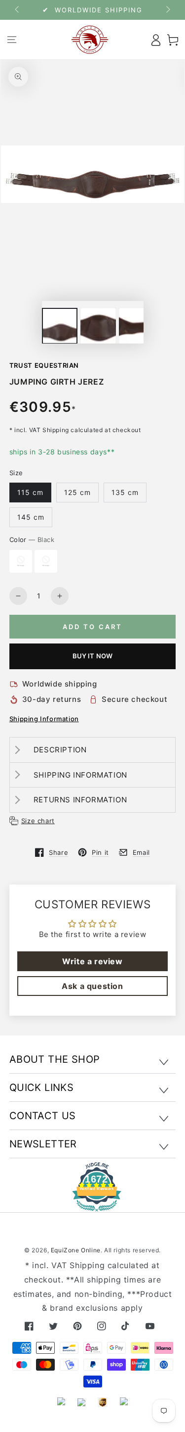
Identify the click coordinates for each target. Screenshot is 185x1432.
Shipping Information (44, 719)
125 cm (77, 492)
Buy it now (93, 656)
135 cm (125, 492)
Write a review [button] (92, 961)
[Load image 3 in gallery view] (136, 326)
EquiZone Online (76, 1250)
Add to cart (92, 627)
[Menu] (12, 39)
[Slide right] (167, 10)
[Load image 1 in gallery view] (59, 326)
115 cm (30, 492)
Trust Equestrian (44, 365)
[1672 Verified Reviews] (92, 1204)
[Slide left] (17, 10)
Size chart (38, 821)
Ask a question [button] (92, 986)
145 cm (30, 517)
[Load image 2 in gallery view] (98, 326)
